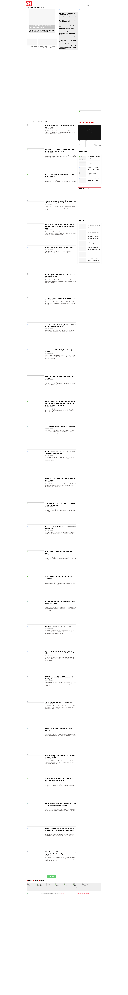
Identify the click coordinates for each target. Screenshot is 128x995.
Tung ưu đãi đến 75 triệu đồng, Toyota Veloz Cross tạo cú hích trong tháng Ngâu (93, 260)
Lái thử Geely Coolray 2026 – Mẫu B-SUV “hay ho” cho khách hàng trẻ (94, 169)
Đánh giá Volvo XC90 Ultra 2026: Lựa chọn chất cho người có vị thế (94, 158)
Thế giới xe (49, 2)
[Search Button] (100, 5)
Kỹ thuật (47, 885)
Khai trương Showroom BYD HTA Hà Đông (58, 627)
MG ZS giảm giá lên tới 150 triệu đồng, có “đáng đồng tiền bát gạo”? (93, 238)
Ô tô (87, 2)
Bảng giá (81, 2)
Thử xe (56, 2)
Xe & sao (84, 887)
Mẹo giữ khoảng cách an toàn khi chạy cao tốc (32, 47)
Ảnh (46, 121)
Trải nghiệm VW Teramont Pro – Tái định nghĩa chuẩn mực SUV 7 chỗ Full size (93, 175)
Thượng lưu (86, 883)
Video (42, 121)
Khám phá (72, 2)
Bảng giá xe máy (40, 887)
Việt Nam (33, 121)
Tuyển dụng (79, 893)
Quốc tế (38, 121)
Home (35, 2)
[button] (51, 876)
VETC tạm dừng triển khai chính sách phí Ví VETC (60, 298)
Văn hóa (57, 885)
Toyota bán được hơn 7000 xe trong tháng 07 (58, 702)
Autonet (62, 893)
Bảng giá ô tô (39, 885)
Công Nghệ (64, 2)
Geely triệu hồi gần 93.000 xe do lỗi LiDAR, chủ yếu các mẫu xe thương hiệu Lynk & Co (68, 25)
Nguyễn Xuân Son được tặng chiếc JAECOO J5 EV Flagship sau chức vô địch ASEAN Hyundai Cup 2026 (67, 30)
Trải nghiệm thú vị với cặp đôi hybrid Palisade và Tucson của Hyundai (53, 47)
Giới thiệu (87, 893)
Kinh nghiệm (48, 887)
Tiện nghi (84, 885)
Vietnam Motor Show (59, 887)
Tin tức (41, 2)
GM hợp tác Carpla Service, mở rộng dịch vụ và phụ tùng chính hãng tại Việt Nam (93, 232)
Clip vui (66, 885)
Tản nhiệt (68, 883)
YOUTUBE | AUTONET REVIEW (86, 122)
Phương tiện (58, 888)
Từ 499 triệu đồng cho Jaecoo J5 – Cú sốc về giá (42, 47)
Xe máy (29, 885)
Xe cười (66, 887)
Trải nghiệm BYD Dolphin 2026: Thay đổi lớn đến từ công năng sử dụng (93, 164)
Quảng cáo (83, 893)
